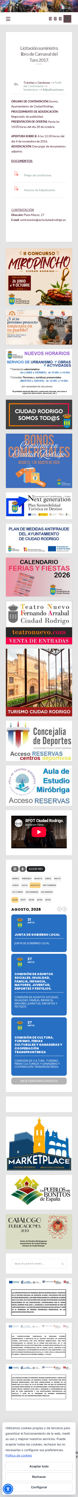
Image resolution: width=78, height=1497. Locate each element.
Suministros (30, 89)
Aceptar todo (39, 1466)
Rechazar (39, 1477)
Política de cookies (18, 1455)
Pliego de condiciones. (38, 175)
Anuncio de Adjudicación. (40, 190)
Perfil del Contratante (42, 84)
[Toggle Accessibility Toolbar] (8, 1489)
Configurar (39, 1487)
